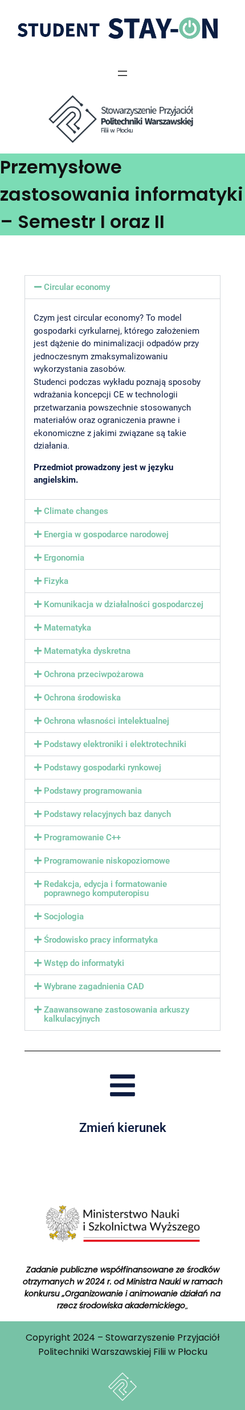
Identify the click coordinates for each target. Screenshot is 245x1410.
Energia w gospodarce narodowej (106, 534)
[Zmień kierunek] (122, 1085)
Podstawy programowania (93, 791)
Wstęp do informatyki (84, 963)
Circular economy (77, 287)
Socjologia (64, 916)
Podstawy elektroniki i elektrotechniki (115, 744)
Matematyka (67, 628)
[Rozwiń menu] (122, 73)
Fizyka (56, 581)
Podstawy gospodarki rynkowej (102, 767)
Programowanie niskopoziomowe (107, 861)
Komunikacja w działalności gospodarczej (123, 604)
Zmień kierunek (122, 1128)
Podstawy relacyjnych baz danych (107, 814)
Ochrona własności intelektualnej (106, 721)
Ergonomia (64, 558)
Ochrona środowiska (82, 697)
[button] (122, 287)
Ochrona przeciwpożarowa (94, 674)
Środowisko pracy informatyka (101, 940)
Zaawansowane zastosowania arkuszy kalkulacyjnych (116, 1014)
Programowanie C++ (82, 837)
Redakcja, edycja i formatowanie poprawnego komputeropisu (105, 888)
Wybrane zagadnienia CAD (94, 986)
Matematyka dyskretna (87, 651)
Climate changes (76, 511)
